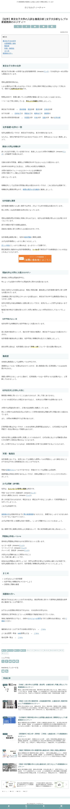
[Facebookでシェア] (26, 26)
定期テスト (10, 470)
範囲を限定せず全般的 (31, 189)
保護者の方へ (8, 53)
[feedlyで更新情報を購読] (3, 671)
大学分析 (57, 117)
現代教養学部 (55, 650)
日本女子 (18, 113)
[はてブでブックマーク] (35, 26)
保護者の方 (5, 514)
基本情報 (23, 109)
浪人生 (17, 650)
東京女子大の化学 (9, 41)
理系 (62, 650)
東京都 (47, 650)
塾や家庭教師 (29, 514)
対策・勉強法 (9, 48)
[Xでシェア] (18, 26)
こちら (43, 629)
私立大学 (5, 653)
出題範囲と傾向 (10, 43)
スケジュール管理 (34, 618)
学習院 (26, 117)
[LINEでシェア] (44, 26)
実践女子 (27, 113)
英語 (29, 109)
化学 (4, 650)
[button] (52, 26)
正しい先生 (5, 245)
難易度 (6, 46)
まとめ (6, 51)
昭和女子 (37, 113)
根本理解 (27, 237)
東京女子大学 (39, 650)
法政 (44, 117)
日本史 (46, 109)
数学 (37, 109)
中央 (36, 117)
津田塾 (46, 113)
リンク (46, 71)
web (19, 633)
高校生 (24, 650)
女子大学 (31, 650)
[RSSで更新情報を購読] (6, 671)
